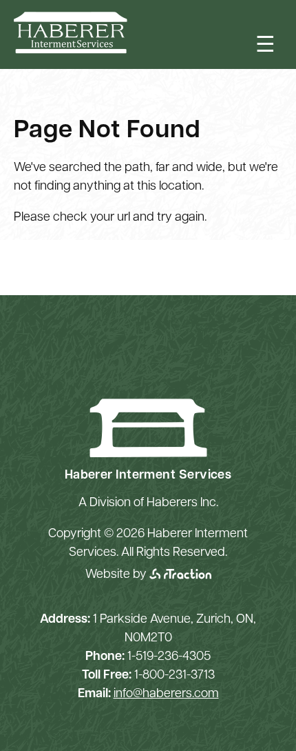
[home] (70, 51)
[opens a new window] (180, 575)
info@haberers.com (166, 694)
